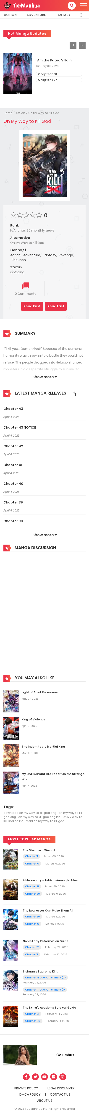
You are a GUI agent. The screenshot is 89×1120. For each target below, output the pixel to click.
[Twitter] (35, 1076)
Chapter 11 (31, 856)
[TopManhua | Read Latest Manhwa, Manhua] (21, 5)
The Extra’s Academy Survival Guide (49, 1007)
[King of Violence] (11, 728)
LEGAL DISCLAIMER (61, 1088)
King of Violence (33, 719)
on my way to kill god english (39, 817)
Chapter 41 (12, 465)
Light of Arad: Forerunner (40, 692)
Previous (73, 45)
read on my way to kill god (45, 821)
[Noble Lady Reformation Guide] (10, 950)
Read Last (55, 306)
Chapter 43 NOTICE (19, 427)
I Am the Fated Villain (54, 60)
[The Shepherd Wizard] (10, 858)
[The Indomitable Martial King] (11, 755)
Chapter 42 (13, 446)
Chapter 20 (32, 894)
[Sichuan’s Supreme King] (10, 980)
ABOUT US (44, 1100)
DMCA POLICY (30, 1094)
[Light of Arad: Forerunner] (11, 700)
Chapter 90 (32, 1021)
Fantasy (63, 15)
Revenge (66, 255)
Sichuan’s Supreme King (40, 971)
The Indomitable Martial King (43, 746)
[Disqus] (44, 616)
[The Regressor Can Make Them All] (10, 919)
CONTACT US (60, 1094)
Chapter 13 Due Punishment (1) (45, 989)
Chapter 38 (13, 521)
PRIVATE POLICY (26, 1088)
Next (82, 45)
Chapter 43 (13, 408)
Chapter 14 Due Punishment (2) (45, 977)
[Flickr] (53, 1076)
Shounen (19, 260)
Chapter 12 (32, 947)
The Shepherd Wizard (39, 850)
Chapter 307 (47, 80)
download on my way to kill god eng (29, 813)
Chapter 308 (47, 74)
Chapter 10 (32, 863)
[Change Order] (75, 393)
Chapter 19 (32, 924)
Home (8, 113)
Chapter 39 (13, 502)
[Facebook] (26, 1076)
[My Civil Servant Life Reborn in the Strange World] (11, 782)
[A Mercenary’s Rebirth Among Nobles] (10, 889)
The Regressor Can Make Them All (48, 910)
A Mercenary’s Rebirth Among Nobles (50, 880)
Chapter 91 (32, 1014)
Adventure (36, 15)
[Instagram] (62, 1076)
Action (10, 15)
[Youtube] (44, 1076)
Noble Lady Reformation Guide (45, 941)
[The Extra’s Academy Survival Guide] (10, 1016)
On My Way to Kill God (43, 113)
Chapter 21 (32, 886)
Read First (32, 306)
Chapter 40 (13, 483)
